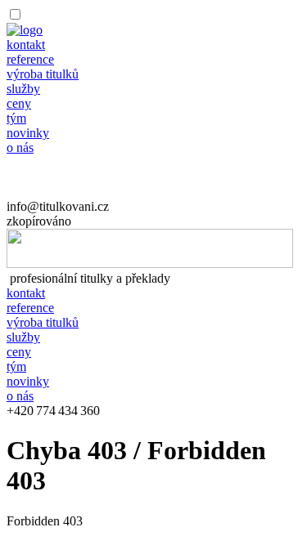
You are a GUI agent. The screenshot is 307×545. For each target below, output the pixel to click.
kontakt (26, 44)
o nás (20, 147)
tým (16, 118)
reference (30, 59)
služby (23, 89)
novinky (28, 133)
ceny (19, 103)
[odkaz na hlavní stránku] (150, 263)
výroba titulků (43, 74)
